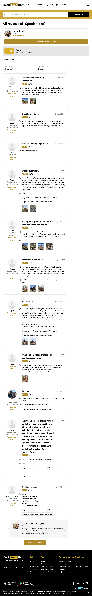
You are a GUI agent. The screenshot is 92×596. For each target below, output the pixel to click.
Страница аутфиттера (35, 542)
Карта (43, 561)
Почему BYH (34, 572)
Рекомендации (64, 564)
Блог (31, 564)
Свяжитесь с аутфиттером (46, 41)
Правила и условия (48, 566)
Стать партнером (81, 566)
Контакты (33, 569)
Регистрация (80, 564)
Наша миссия (34, 566)
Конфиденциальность (49, 569)
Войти (77, 561)
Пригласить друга (65, 566)
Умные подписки (65, 561)
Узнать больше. (65, 593)
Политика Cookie (47, 572)
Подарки (62, 569)
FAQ (60, 572)
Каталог (44, 564)
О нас (32, 561)
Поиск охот (78, 14)
